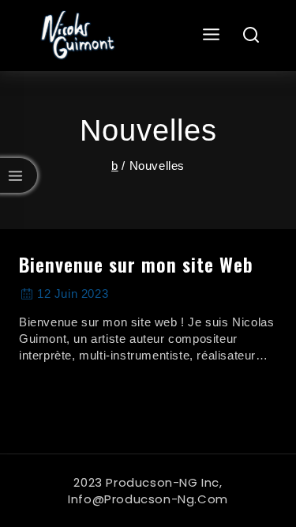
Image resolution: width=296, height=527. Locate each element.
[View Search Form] (251, 36)
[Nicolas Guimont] (76, 35)
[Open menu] (211, 35)
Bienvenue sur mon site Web (136, 264)
